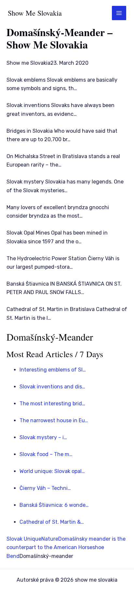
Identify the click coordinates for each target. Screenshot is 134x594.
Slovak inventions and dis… (52, 387)
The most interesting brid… (52, 403)
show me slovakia (35, 13)
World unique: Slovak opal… (52, 471)
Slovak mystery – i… (43, 437)
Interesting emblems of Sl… (53, 370)
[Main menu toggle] (119, 13)
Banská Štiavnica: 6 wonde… (54, 505)
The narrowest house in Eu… (54, 420)
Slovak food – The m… (46, 454)
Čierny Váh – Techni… (45, 488)
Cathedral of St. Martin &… (52, 522)
